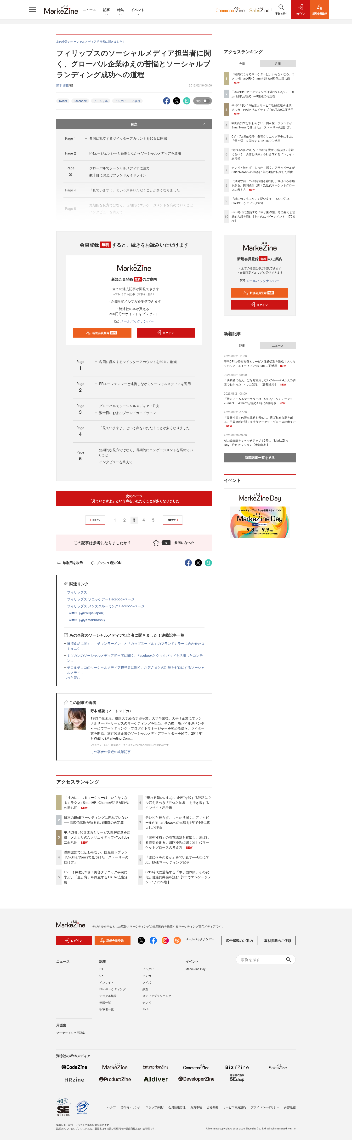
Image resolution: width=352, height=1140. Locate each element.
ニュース (89, 9)
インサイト (106, 982)
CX (101, 975)
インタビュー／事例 (127, 101)
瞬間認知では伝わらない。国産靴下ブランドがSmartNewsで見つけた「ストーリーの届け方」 (96, 857)
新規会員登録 (104, 333)
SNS (145, 1009)
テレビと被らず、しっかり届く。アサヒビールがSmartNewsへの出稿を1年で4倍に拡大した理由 (177, 822)
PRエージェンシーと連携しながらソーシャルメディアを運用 (135, 153)
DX (101, 969)
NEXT (172, 520)
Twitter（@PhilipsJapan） (86, 612)
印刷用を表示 (73, 562)
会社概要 (212, 1107)
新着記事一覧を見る (260, 457)
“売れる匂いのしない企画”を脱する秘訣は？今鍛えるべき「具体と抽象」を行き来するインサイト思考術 (178, 802)
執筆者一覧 (106, 1009)
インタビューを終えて (116, 461)
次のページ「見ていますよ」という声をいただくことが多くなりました (134, 498)
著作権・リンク (131, 1107)
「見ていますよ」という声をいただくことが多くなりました (144, 427)
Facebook (80, 101)
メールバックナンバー (137, 321)
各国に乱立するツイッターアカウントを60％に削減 (128, 138)
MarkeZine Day (195, 969)
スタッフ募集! (155, 1107)
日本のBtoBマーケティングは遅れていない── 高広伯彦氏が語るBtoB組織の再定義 (96, 820)
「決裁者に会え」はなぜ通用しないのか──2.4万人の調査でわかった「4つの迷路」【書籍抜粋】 (259, 382)
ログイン (168, 333)
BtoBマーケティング (112, 989)
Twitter (63, 101)
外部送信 (290, 1107)
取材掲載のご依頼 (277, 940)
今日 (242, 63)
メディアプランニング (156, 996)
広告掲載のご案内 (239, 940)
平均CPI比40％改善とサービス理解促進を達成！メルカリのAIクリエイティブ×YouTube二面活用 (97, 837)
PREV (96, 520)
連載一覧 (105, 1002)
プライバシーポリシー (265, 1107)
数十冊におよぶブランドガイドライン (117, 175)
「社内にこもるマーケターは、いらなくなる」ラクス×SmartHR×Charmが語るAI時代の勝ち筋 (96, 802)
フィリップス (77, 592)
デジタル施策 (108, 996)
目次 (134, 123)
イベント (137, 9)
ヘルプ (111, 1107)
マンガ (146, 975)
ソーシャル (100, 101)
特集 (120, 9)
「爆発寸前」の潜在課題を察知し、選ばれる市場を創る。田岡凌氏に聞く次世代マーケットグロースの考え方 (177, 842)
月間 (278, 63)
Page (70, 138)
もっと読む (72, 677)
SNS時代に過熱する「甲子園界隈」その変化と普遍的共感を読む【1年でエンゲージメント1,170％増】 (178, 876)
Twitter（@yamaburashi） (87, 619)
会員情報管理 (177, 1107)
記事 (106, 9)
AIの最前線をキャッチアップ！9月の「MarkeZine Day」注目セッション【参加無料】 (256, 442)
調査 (145, 989)
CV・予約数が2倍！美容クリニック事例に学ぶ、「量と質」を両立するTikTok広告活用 (96, 876)
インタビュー (151, 969)
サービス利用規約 (234, 1107)
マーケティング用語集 (70, 1033)
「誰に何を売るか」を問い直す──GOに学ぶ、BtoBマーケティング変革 (177, 859)
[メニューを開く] (32, 9)
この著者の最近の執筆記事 (111, 751)
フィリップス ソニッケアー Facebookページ (100, 599)
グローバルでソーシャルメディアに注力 (119, 168)
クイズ (146, 982)
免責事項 (196, 1107)
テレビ (146, 1002)
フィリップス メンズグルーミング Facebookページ (105, 606)
